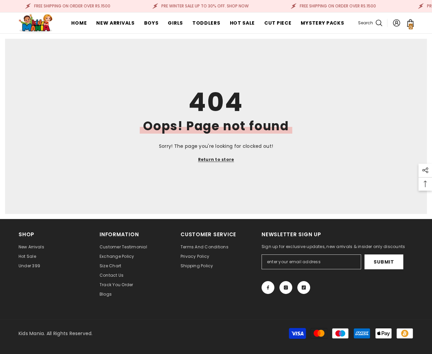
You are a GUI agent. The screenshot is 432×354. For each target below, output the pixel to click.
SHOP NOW (237, 6)
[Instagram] (285, 287)
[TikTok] (303, 287)
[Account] (396, 23)
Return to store (216, 159)
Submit (384, 261)
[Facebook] (268, 287)
